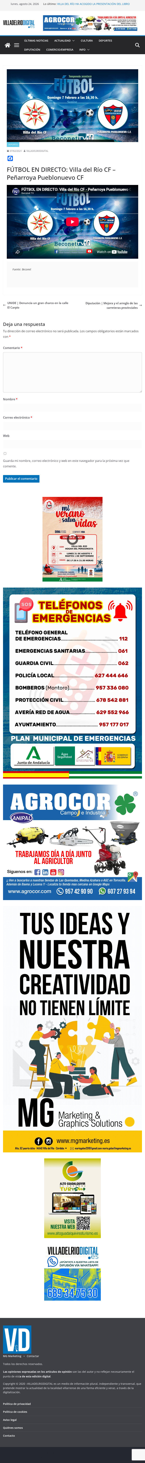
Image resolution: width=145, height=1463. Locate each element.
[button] (73, 40)
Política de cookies (15, 1412)
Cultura (87, 40)
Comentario (12, 348)
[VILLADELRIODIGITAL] (7, 45)
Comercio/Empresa (59, 49)
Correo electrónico (17, 417)
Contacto (9, 1435)
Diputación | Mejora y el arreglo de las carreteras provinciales (112, 305)
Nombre (10, 399)
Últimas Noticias (36, 40)
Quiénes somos (13, 1428)
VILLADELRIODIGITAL (37, 151)
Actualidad (62, 40)
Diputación (32, 49)
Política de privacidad (17, 1404)
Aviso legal (10, 1420)
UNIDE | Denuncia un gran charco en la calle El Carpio (37, 305)
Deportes (105, 40)
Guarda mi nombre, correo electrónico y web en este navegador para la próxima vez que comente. (66, 463)
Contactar (33, 1356)
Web (6, 436)
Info (82, 49)
